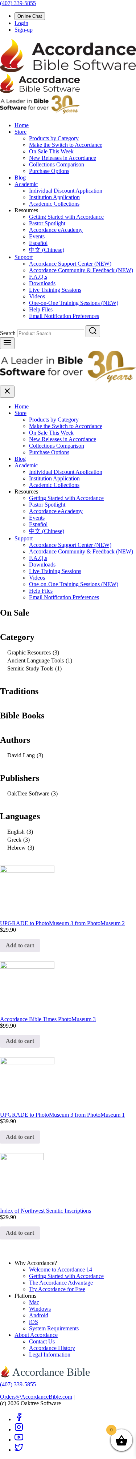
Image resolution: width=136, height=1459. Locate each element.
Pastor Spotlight (47, 223)
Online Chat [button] (29, 16)
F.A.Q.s (38, 277)
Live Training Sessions (55, 290)
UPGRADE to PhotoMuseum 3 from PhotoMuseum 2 (62, 923)
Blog (20, 177)
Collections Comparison (56, 164)
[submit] (93, 331)
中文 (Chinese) (46, 250)
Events (37, 236)
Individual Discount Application (65, 191)
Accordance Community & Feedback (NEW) (81, 270)
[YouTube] (19, 1439)
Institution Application (54, 197)
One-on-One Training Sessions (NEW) (73, 303)
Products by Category (54, 138)
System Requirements (54, 1328)
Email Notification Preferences (64, 316)
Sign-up (24, 30)
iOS (33, 1322)
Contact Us (42, 1341)
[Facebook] (19, 1419)
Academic (26, 184)
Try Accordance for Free (57, 1289)
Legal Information (49, 1354)
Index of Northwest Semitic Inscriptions (45, 1211)
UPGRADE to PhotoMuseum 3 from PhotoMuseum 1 (62, 1115)
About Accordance (36, 1335)
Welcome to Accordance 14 (60, 1269)
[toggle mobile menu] (7, 343)
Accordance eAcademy (56, 230)
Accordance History (52, 1348)
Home (22, 125)
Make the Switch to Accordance (65, 145)
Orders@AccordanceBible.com (36, 1397)
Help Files (41, 309)
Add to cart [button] (20, 945)
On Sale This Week (51, 151)
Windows (40, 1309)
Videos (37, 296)
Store (20, 132)
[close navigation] (7, 392)
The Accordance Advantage (61, 1282)
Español (38, 243)
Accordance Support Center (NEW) (70, 264)
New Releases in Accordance (62, 158)
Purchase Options (49, 171)
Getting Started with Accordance (66, 217)
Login (21, 23)
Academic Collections (54, 204)
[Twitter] (19, 1450)
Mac (34, 1302)
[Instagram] (19, 1429)
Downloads (42, 283)
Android (38, 1315)
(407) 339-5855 (18, 3)
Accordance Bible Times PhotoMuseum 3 (48, 1019)
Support (24, 257)
